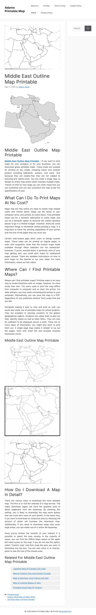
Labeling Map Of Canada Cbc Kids (29, 569)
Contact (46, 6)
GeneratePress (65, 611)
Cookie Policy (75, 6)
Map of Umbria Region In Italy (27, 583)
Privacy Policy (46, 13)
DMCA (33, 13)
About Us (35, 6)
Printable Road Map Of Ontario (27, 587)
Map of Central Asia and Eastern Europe (32, 573)
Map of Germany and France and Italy (31, 578)
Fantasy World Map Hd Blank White (21, 597)
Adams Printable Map (15, 9)
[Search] (88, 28)
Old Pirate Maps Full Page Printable (21, 599)
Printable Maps (13, 594)
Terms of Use (59, 6)
